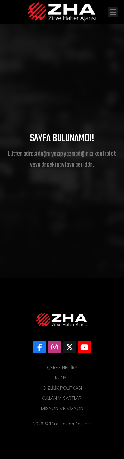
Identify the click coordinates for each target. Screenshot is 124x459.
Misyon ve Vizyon (62, 408)
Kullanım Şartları (62, 398)
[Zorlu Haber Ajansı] (39, 347)
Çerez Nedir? (62, 367)
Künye (62, 377)
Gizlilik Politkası (62, 387)
